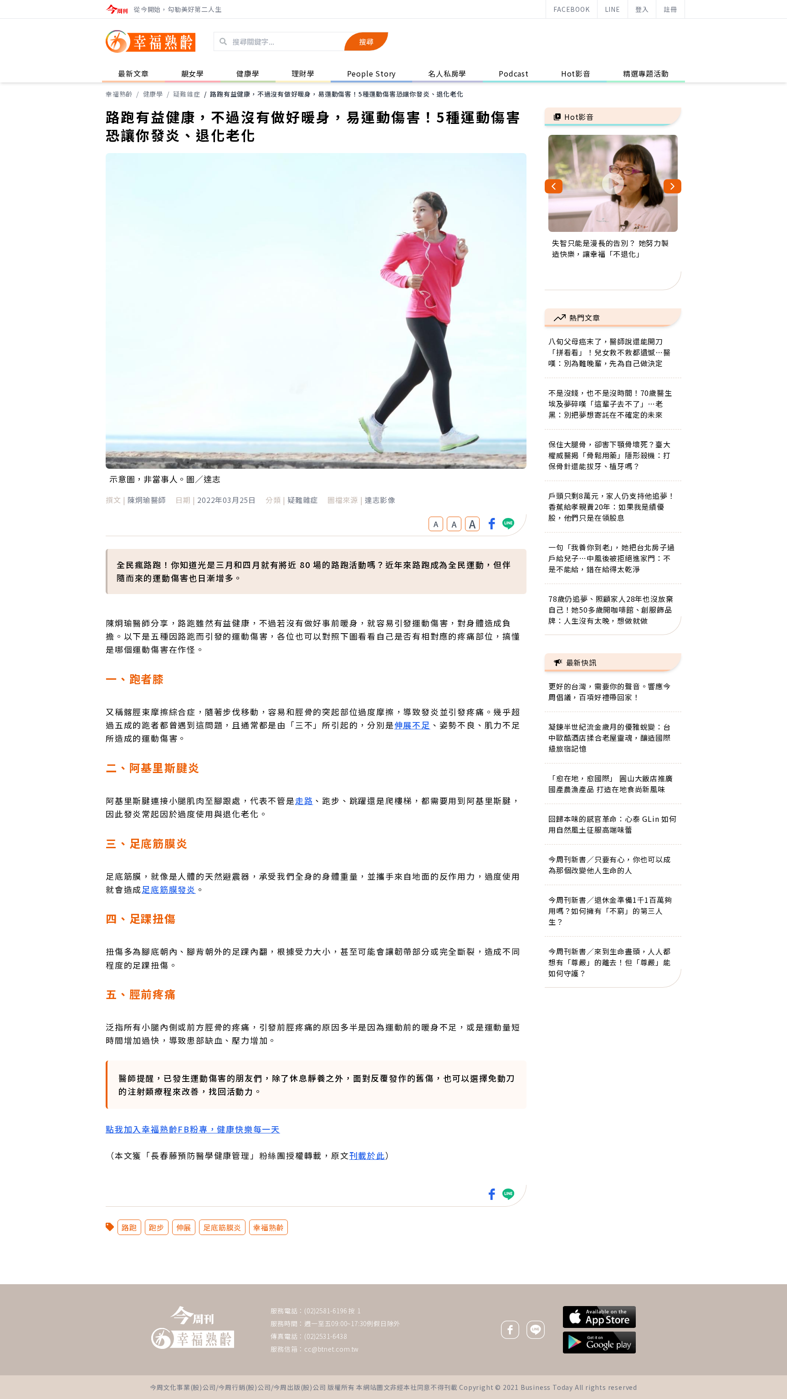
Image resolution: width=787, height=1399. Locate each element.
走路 (304, 800)
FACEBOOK (571, 9)
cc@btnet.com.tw (331, 1348)
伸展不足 (412, 725)
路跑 (129, 1227)
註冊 (670, 9)
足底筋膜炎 (222, 1227)
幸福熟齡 (119, 93)
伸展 (184, 1227)
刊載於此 (367, 1155)
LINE (612, 9)
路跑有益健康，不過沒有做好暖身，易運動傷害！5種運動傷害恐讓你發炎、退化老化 (336, 93)
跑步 (156, 1227)
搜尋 (366, 41)
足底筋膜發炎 (169, 889)
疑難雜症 (186, 93)
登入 (642, 9)
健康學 (153, 93)
